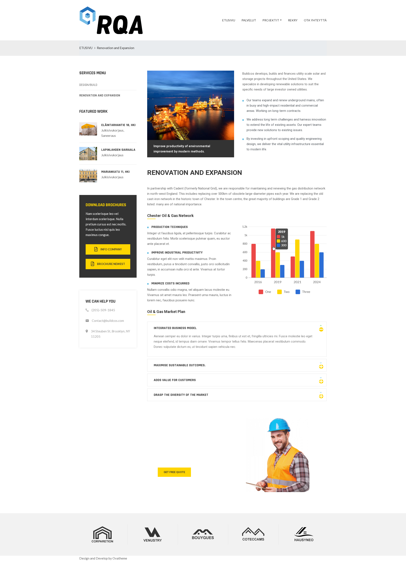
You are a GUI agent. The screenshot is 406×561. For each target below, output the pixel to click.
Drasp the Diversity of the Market (181, 395)
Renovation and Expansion (99, 95)
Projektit (270, 20)
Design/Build (88, 85)
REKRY (293, 20)
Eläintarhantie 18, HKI (118, 125)
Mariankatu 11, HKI (115, 172)
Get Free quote (174, 472)
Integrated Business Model (175, 328)
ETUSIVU (228, 20)
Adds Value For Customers (175, 380)
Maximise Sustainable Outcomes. (180, 365)
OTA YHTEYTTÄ (315, 20)
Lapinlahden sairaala (118, 150)
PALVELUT (248, 20)
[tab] (236, 328)
